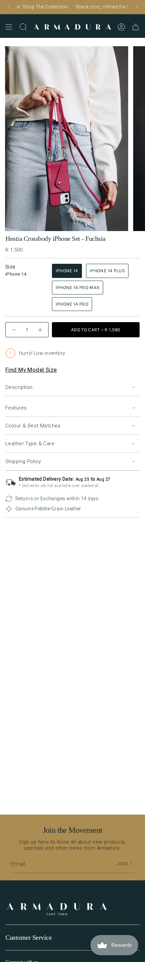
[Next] (137, 7)
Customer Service (28, 937)
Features (16, 408)
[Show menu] (9, 27)
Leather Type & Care (30, 444)
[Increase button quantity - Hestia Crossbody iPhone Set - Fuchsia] (40, 329)
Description (19, 387)
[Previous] (8, 7)
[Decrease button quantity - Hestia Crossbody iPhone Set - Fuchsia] (14, 329)
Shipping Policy (23, 461)
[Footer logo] (56, 909)
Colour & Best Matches (33, 426)
